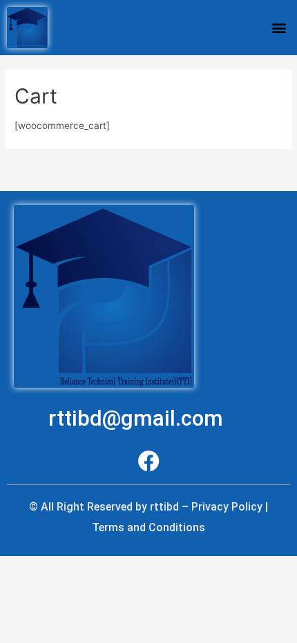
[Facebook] (149, 461)
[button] (278, 27)
